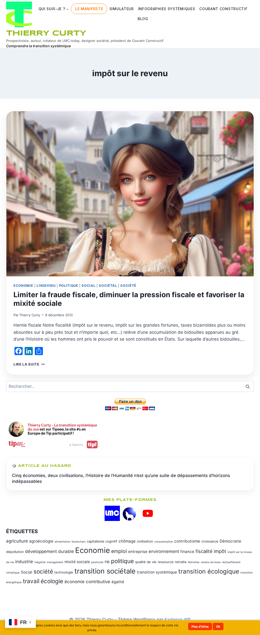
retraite (181, 562)
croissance (209, 541)
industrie (24, 561)
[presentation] (130, 193)
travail (31, 581)
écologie (52, 581)
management (55, 562)
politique (122, 561)
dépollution (15, 552)
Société (128, 285)
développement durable (49, 551)
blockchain (79, 541)
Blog (143, 19)
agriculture (17, 541)
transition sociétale (105, 571)
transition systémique (157, 572)
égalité (117, 581)
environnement (164, 551)
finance (187, 551)
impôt (220, 551)
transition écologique (208, 571)
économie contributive (87, 581)
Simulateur (121, 9)
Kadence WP (178, 619)
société (43, 571)
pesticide (97, 562)
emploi (119, 551)
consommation (163, 541)
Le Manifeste (89, 9)
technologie (63, 572)
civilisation (145, 541)
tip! (92, 444)
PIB (107, 562)
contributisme (187, 541)
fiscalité (204, 551)
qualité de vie (145, 562)
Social (88, 285)
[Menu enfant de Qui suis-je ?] (53, 9)
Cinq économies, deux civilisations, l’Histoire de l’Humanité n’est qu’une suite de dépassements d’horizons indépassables (121, 478)
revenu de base (211, 562)
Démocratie (230, 541)
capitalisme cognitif (102, 541)
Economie (23, 285)
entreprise (137, 551)
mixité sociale (77, 561)
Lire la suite (28, 364)
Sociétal (108, 285)
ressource (166, 562)
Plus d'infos (200, 626)
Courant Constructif (223, 9)
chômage (127, 541)
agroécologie (41, 541)
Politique (68, 285)
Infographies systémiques (166, 9)
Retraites (194, 562)
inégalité (39, 562)
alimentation (62, 541)
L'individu (46, 285)
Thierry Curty (29, 315)
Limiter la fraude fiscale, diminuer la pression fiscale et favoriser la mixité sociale (128, 299)
